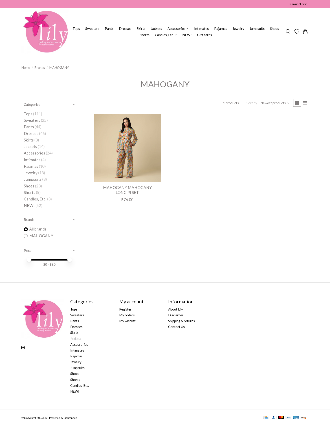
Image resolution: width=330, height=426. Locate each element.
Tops (76, 28)
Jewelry (238, 28)
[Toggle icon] (288, 32)
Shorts (145, 35)
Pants (109, 28)
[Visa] (288, 418)
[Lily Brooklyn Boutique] (45, 31)
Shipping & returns (181, 321)
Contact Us (176, 327)
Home (25, 68)
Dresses (125, 28)
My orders (127, 315)
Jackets (156, 28)
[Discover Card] (303, 418)
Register (125, 309)
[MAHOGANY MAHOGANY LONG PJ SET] (127, 148)
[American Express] (296, 418)
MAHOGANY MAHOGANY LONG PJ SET (127, 190)
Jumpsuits (257, 28)
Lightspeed (70, 417)
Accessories (34, 153)
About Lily (175, 309)
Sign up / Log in (298, 4)
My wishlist (127, 321)
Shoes (274, 28)
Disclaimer (175, 315)
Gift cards (204, 35)
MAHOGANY (41, 235)
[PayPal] (274, 418)
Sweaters (92, 28)
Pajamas (220, 28)
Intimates (201, 28)
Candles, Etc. (35, 199)
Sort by (251, 103)
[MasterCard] (281, 418)
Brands (39, 68)
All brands (37, 229)
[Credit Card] (266, 418)
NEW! (187, 35)
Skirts (141, 28)
